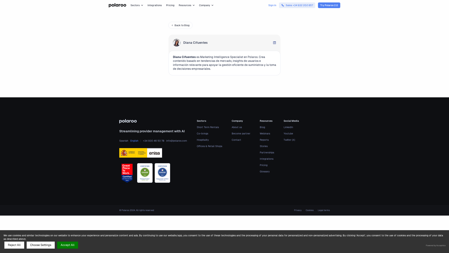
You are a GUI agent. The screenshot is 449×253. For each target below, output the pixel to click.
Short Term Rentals (208, 127)
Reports (264, 139)
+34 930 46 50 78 (153, 140)
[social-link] (274, 42)
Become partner (241, 133)
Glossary (265, 171)
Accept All (68, 245)
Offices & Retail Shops (209, 146)
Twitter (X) (289, 139)
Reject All (14, 245)
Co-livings (202, 133)
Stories (264, 146)
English (134, 140)
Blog (262, 127)
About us (237, 127)
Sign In (272, 5)
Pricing (170, 5)
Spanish (123, 140)
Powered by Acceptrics (435, 245)
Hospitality (203, 139)
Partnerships (267, 152)
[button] (136, 5)
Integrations (155, 5)
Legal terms (324, 210)
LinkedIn (288, 127)
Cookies (310, 210)
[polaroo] (153, 121)
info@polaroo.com (176, 140)
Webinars (265, 133)
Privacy (297, 210)
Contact (236, 139)
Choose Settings (40, 245)
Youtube (288, 133)
